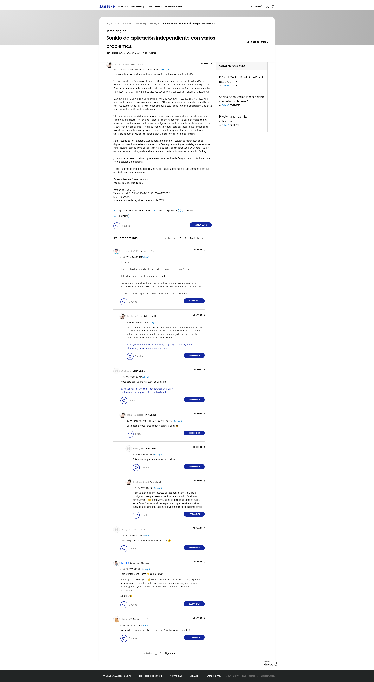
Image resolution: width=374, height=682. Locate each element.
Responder (194, 301)
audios (190, 210)
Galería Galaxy (137, 6)
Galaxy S (165, 69)
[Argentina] (107, 6)
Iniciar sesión (257, 6)
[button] (207, 63)
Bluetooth (123, 216)
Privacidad (176, 676)
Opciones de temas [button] (256, 41)
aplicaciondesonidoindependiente (134, 210)
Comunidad (123, 6)
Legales (194, 676)
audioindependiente (168, 210)
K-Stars (158, 6)
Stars (149, 6)
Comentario (200, 225)
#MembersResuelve (173, 6)
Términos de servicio (151, 676)
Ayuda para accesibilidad (117, 676)
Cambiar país (214, 676)
